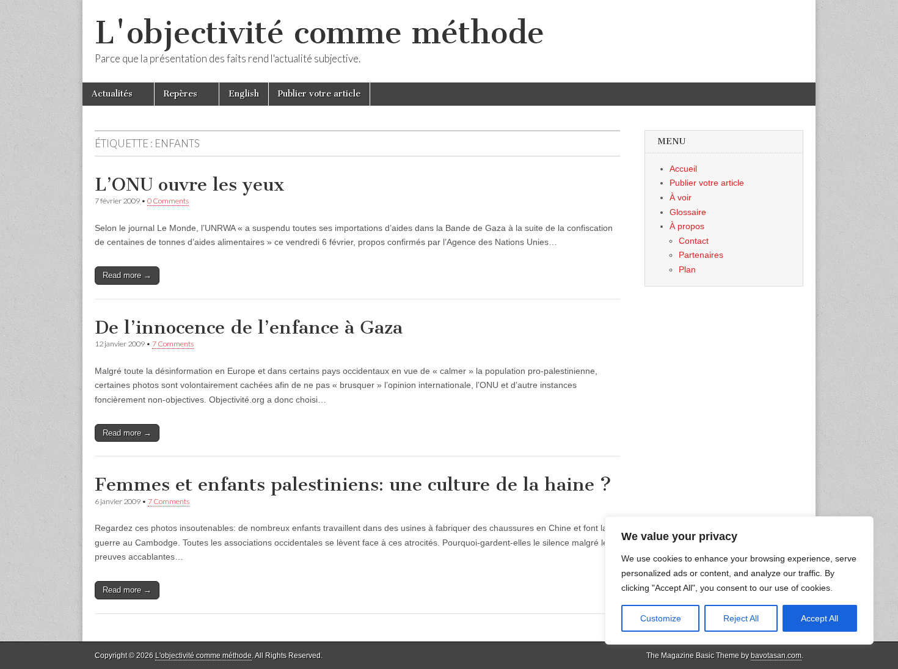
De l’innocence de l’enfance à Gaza (249, 327)
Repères (180, 94)
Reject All (741, 618)
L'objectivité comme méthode (319, 32)
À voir (681, 197)
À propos (687, 226)
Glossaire (688, 212)
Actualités (112, 94)
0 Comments (168, 200)
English (243, 94)
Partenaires (701, 255)
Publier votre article (319, 94)
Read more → (127, 275)
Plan (687, 269)
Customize (660, 618)
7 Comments (173, 343)
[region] (739, 580)
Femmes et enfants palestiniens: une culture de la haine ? (353, 484)
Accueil (683, 169)
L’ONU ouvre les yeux (190, 185)
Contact (694, 241)
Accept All (819, 618)
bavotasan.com (776, 655)
